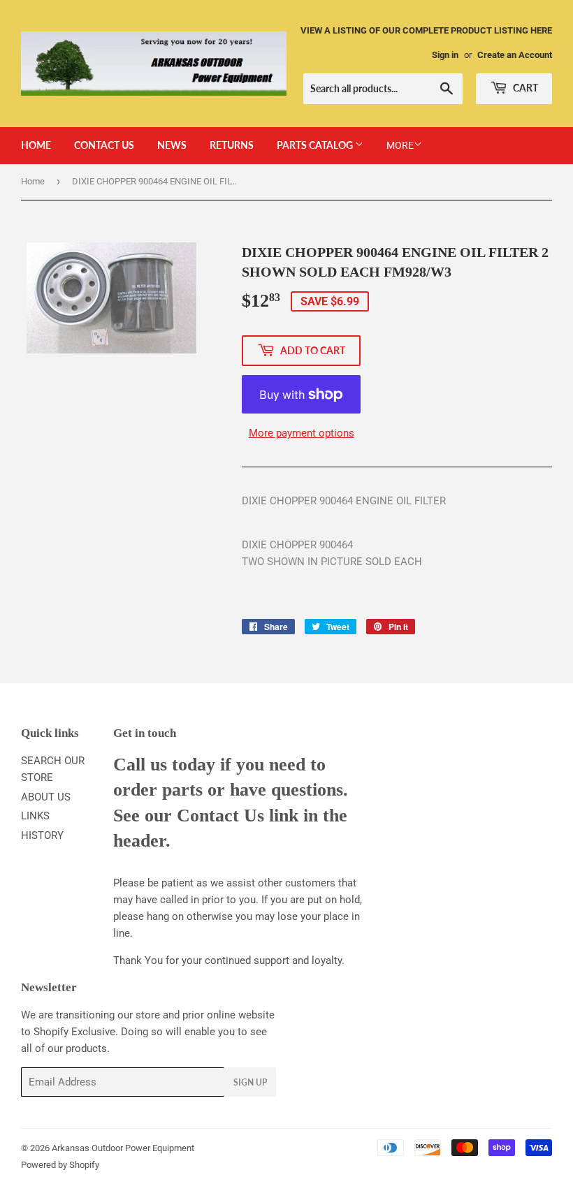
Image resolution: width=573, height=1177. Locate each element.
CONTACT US (104, 145)
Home (33, 181)
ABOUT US (46, 797)
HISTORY (42, 835)
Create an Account (514, 55)
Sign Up (250, 1082)
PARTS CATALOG (316, 145)
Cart (524, 88)
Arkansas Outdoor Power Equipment (123, 1148)
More (400, 145)
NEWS (172, 145)
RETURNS (232, 145)
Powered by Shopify (60, 1165)
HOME (36, 145)
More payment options (301, 433)
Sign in (445, 55)
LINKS (35, 816)
